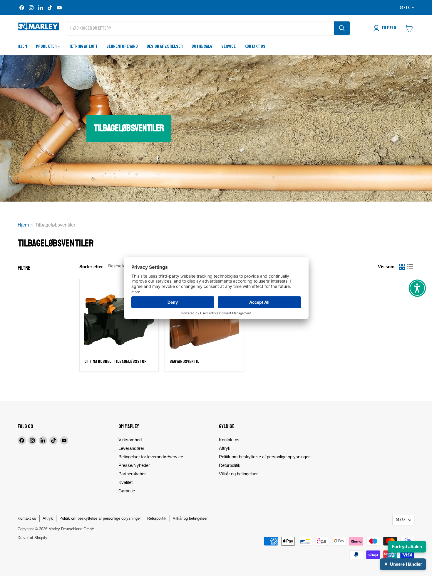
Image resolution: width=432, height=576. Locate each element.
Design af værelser (165, 46)
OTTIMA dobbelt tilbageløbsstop (115, 361)
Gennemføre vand (122, 46)
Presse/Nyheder (134, 465)
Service (228, 46)
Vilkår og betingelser (238, 473)
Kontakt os (255, 46)
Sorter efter (91, 266)
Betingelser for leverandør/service (150, 456)
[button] (417, 288)
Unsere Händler (406, 564)
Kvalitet (125, 482)
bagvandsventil (184, 361)
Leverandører (131, 448)
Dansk (405, 7)
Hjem (22, 46)
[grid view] (402, 267)
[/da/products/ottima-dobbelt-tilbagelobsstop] (119, 318)
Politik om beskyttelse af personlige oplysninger (264, 456)
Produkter (46, 46)
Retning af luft (83, 46)
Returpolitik (229, 465)
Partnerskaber (132, 473)
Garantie (126, 490)
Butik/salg (202, 46)
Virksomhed (130, 439)
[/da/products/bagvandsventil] (204, 318)
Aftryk (224, 448)
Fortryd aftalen (407, 546)
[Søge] (342, 28)
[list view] (410, 267)
